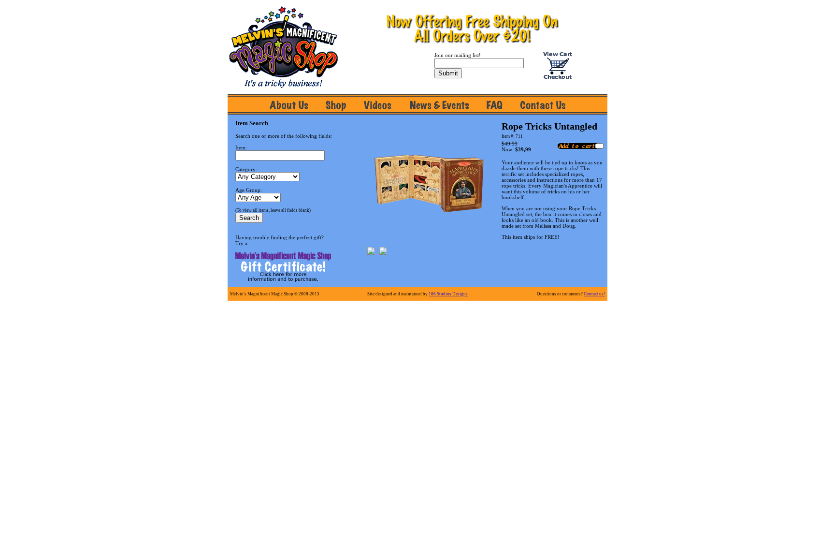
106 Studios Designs (448, 294)
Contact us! (594, 294)
